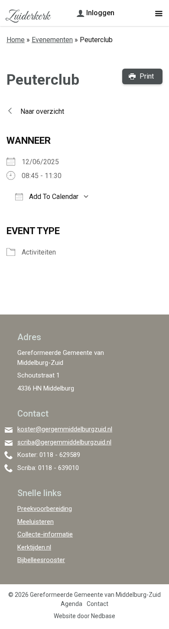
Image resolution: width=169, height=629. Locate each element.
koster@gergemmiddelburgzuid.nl (64, 429)
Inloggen (100, 13)
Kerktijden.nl (34, 547)
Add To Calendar (52, 196)
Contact (97, 603)
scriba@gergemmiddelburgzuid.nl (64, 442)
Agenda (71, 603)
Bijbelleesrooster (41, 560)
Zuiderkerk (27, 16)
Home (15, 40)
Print (147, 76)
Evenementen (52, 40)
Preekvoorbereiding (44, 509)
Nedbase (103, 615)
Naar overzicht (42, 111)
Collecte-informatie (45, 534)
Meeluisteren (35, 522)
